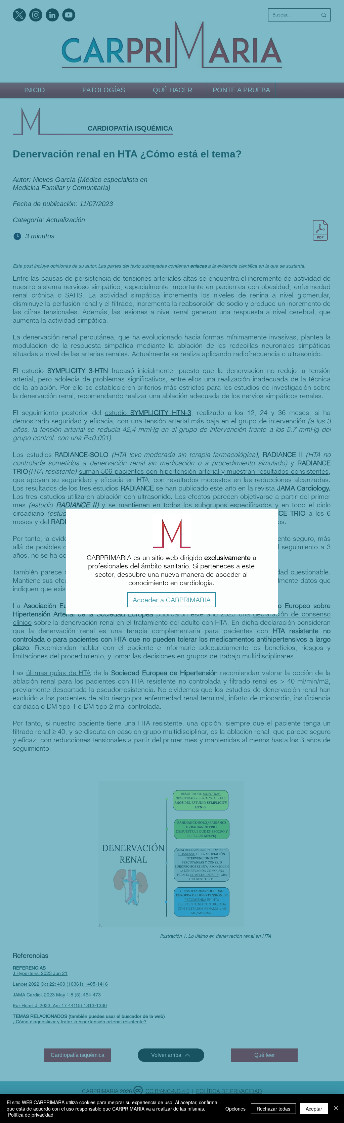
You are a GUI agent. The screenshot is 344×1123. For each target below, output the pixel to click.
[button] (171, 599)
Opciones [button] (235, 1108)
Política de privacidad (30, 1114)
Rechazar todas (273, 1108)
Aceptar (314, 1108)
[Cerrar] (336, 1108)
